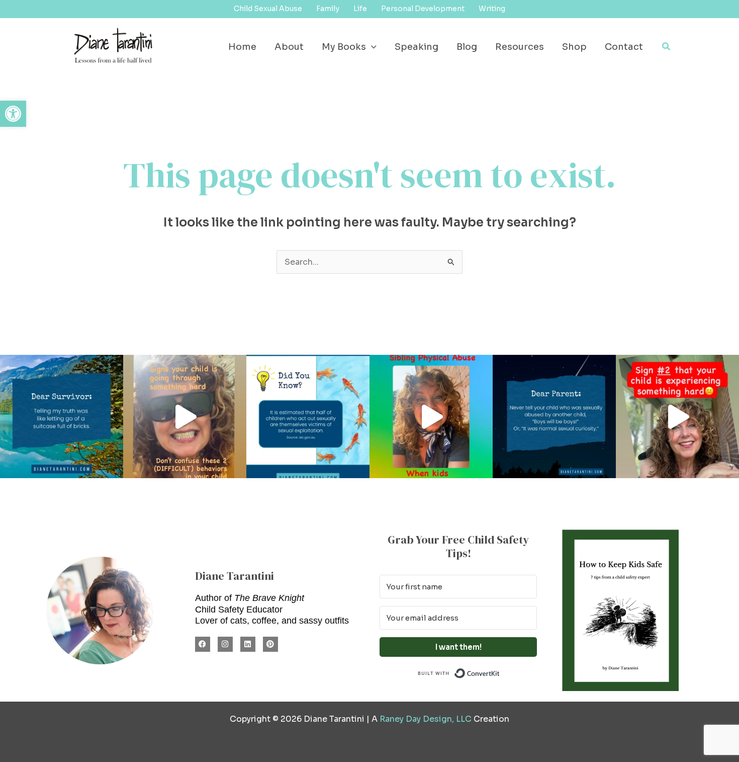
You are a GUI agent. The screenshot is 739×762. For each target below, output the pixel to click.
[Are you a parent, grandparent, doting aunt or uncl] (184, 416)
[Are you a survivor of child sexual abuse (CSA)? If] (61, 416)
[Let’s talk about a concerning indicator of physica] (431, 416)
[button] (13, 114)
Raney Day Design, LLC (426, 719)
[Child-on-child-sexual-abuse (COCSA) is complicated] (307, 416)
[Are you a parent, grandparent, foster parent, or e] (554, 416)
